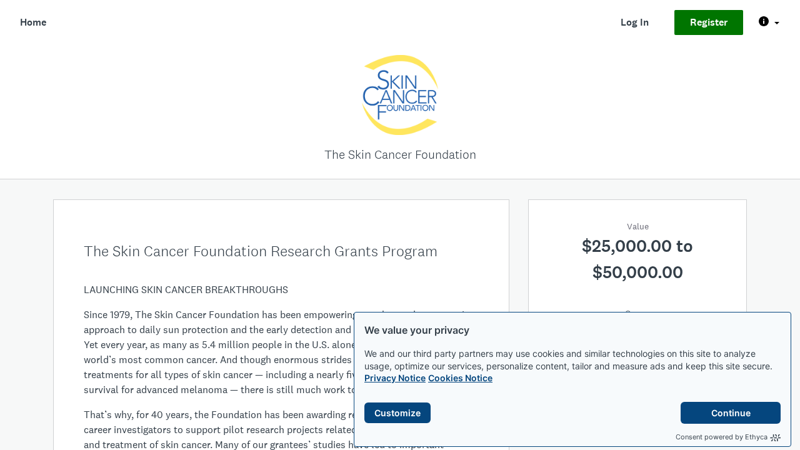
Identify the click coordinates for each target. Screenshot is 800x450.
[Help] (769, 22)
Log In (635, 22)
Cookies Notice (460, 377)
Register (709, 22)
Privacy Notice (395, 377)
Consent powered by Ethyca (722, 436)
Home (33, 22)
